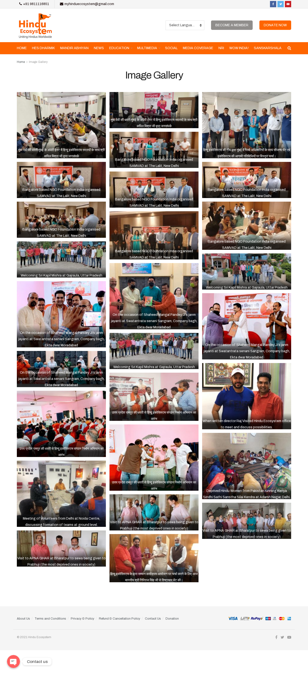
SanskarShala (268, 48)
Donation (172, 618)
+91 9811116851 (35, 4)
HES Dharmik (43, 48)
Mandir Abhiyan (74, 48)
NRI (221, 48)
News (99, 48)
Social (171, 48)
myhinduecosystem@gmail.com (89, 4)
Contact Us (153, 618)
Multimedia (147, 48)
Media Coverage (198, 48)
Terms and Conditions (50, 618)
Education (119, 48)
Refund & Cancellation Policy (119, 618)
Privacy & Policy (82, 618)
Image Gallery (38, 62)
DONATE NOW (275, 25)
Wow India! (239, 48)
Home (22, 48)
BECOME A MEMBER (231, 25)
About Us (23, 618)
